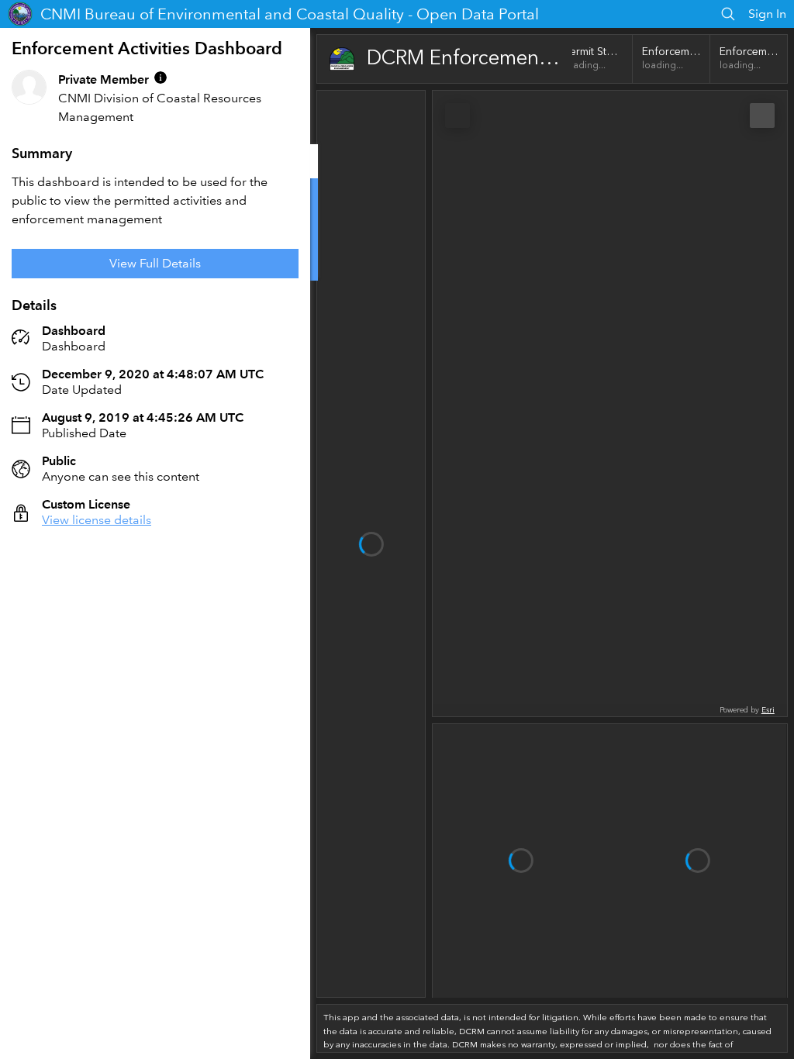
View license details (96, 519)
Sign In (767, 13)
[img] (160, 77)
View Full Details (155, 263)
